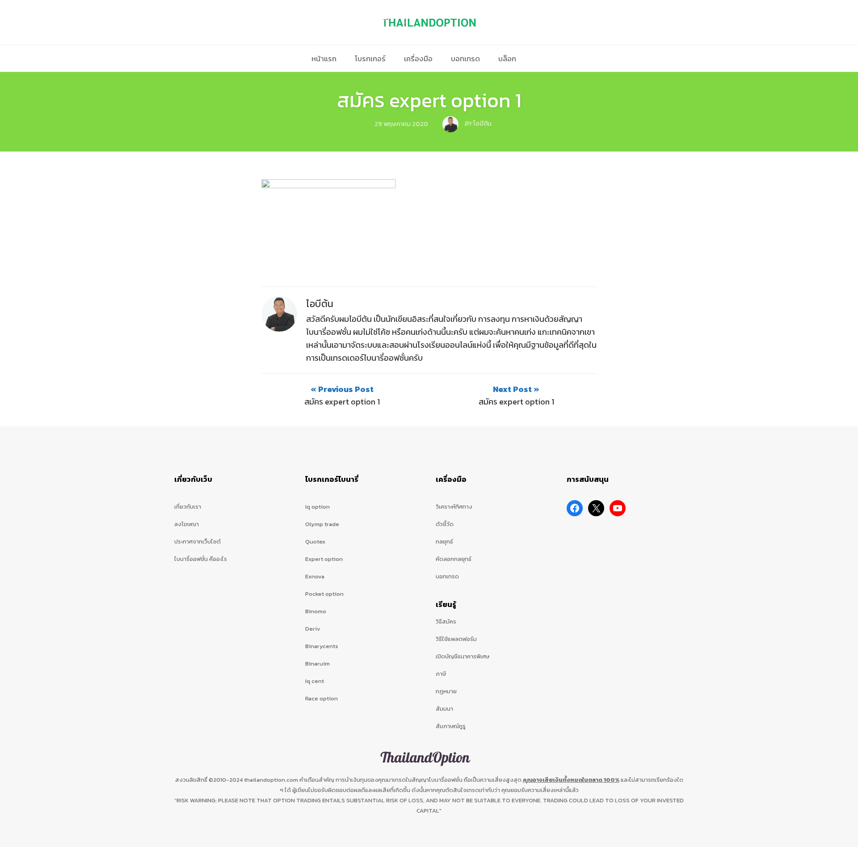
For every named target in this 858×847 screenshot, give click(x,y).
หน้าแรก (323, 58)
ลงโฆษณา (186, 524)
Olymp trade (322, 524)
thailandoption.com (271, 779)
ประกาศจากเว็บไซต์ (197, 541)
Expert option (324, 559)
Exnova (314, 576)
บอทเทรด (465, 58)
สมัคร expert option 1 (429, 100)
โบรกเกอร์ (370, 58)
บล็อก (507, 58)
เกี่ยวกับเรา (187, 506)
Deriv (312, 628)
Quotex (315, 541)
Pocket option (324, 594)
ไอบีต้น (320, 303)
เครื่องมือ (418, 58)
